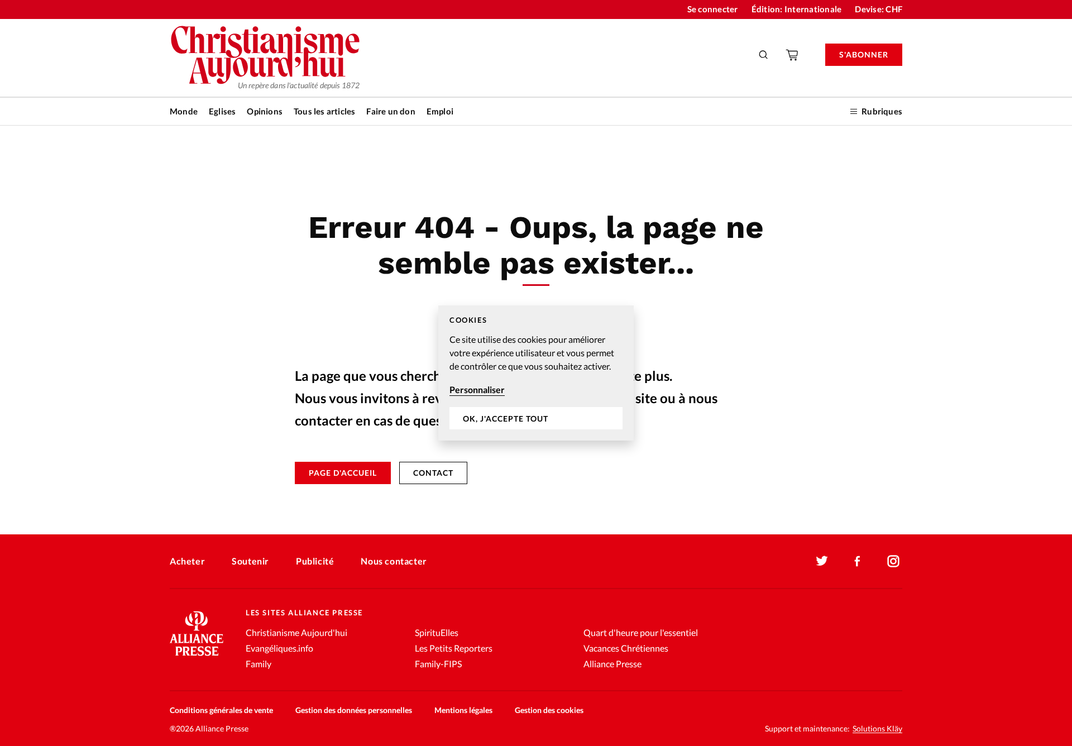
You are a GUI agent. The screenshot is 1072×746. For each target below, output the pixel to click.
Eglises (222, 111)
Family (258, 663)
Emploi (440, 111)
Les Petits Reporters (453, 648)
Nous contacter (394, 561)
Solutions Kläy (877, 729)
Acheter (187, 561)
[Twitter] (822, 561)
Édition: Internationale (797, 9)
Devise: (878, 9)
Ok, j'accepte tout (505, 418)
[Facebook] (858, 561)
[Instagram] (893, 561)
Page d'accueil (343, 472)
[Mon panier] (793, 54)
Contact (433, 472)
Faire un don (390, 111)
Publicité (315, 561)
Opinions (265, 111)
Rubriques (882, 111)
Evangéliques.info (279, 648)
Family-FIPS (438, 663)
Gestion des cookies (549, 710)
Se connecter (712, 9)
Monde (184, 111)
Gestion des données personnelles (353, 710)
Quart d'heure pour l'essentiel (640, 632)
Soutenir (250, 561)
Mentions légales (463, 710)
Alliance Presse (612, 663)
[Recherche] (764, 55)
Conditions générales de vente (221, 710)
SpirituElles (436, 632)
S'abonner (863, 54)
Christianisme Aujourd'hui (296, 632)
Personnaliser (477, 389)
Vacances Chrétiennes (625, 648)
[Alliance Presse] (196, 657)
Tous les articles (324, 111)
